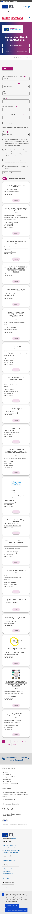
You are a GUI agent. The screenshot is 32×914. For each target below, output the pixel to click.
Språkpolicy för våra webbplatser (10, 869)
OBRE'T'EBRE (16, 490)
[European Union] (8, 836)
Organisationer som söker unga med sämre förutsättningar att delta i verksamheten (16, 160)
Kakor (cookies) (6, 875)
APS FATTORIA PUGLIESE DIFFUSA (16, 186)
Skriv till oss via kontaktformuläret (11, 850)
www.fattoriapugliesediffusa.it (11, 191)
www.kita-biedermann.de (10, 329)
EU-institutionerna (8, 883)
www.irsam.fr (7, 224)
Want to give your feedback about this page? (16, 759)
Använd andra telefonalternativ (10, 848)
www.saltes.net (8, 295)
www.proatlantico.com (10, 251)
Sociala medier (7, 856)
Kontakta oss (5, 774)
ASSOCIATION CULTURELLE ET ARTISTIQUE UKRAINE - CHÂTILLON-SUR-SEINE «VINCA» (16, 269)
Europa (4, 12)
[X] (8, 809)
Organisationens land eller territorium (12, 76)
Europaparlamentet (7, 887)
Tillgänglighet (5, 781)
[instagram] (12, 809)
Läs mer (16, 200)
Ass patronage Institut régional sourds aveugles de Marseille (16, 209)
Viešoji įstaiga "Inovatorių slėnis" (16, 649)
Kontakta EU (6, 841)
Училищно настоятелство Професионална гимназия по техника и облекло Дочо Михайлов (16, 683)
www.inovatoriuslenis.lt (10, 654)
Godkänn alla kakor (12, 905)
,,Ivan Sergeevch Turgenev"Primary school (16, 714)
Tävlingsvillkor (6, 779)
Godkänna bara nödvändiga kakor (16, 910)
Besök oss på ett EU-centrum (10, 852)
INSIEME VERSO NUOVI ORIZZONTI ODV (16, 378)
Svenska (25, 6)
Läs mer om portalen (7, 799)
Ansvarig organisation (11, 123)
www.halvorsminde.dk (10, 553)
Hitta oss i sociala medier (8, 860)
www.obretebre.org (9, 502)
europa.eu (13, 838)
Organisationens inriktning (10, 83)
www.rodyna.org (8, 463)
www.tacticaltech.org (9, 584)
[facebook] (3, 809)
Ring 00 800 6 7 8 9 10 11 (9, 845)
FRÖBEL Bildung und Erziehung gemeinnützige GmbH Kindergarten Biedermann (16, 315)
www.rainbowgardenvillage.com (12, 525)
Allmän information (8, 768)
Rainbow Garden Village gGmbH (16, 520)
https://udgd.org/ (8, 623)
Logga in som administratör (9, 783)
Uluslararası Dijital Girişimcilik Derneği (16, 618)
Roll (3, 91)
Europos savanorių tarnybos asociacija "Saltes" (16, 290)
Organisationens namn (8, 106)
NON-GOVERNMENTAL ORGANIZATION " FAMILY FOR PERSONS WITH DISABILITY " (16, 451)
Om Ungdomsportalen (8, 776)
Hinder (4, 132)
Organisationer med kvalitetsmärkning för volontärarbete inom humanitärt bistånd (16, 50)
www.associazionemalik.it (10, 432)
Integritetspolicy (6, 871)
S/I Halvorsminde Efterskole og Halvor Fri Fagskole (16, 541)
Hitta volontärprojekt (16, 45)
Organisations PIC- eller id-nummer (12, 114)
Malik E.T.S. (16, 428)
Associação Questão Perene (16, 241)
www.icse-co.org (8, 360)
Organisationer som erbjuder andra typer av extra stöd (16, 166)
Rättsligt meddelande (7, 873)
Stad (3, 98)
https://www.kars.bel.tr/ (10, 413)
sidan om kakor (20, 896)
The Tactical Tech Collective (16, 570)
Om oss (4, 772)
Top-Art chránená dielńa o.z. (16, 599)
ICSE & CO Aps (16, 346)
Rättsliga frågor (7, 865)
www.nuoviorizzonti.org (10, 391)
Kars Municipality (16, 409)
